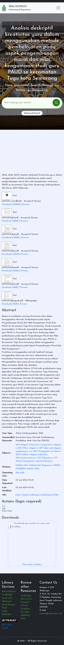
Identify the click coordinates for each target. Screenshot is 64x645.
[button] (3, 507)
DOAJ (4, 611)
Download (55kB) (10, 271)
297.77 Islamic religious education (31, 454)
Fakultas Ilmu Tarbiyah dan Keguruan (33, 465)
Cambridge (26, 596)
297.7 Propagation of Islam (46, 451)
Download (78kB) (10, 221)
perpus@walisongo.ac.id (51, 613)
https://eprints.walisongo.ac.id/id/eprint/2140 (37, 495)
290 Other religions (27, 448)
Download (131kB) (10, 254)
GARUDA (6, 614)
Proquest (25, 602)
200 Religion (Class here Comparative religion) (38, 445)
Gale (23, 618)
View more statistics (32, 564)
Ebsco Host (26, 599)
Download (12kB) (10, 287)
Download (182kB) (10, 237)
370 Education (44, 458)
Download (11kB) (10, 304)
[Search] (56, 102)
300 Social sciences (25, 458)
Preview (26, 204)
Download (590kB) (11, 204)
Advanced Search (32, 113)
